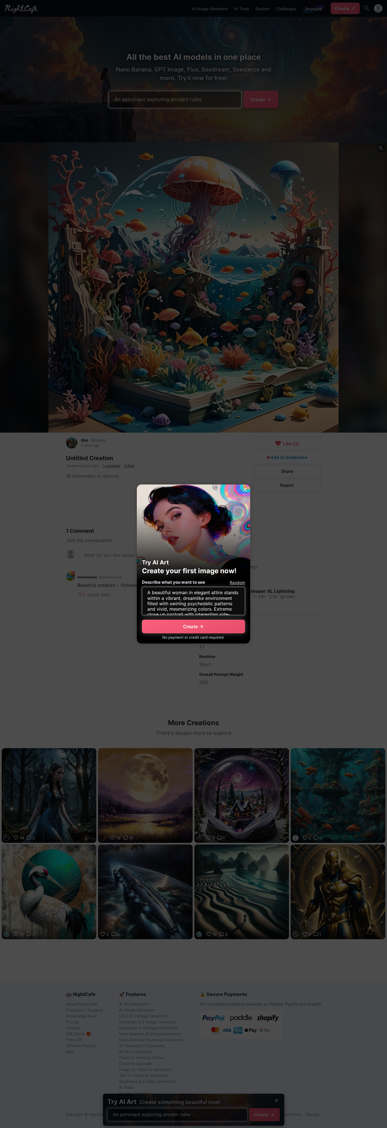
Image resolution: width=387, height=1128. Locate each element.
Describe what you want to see (173, 582)
